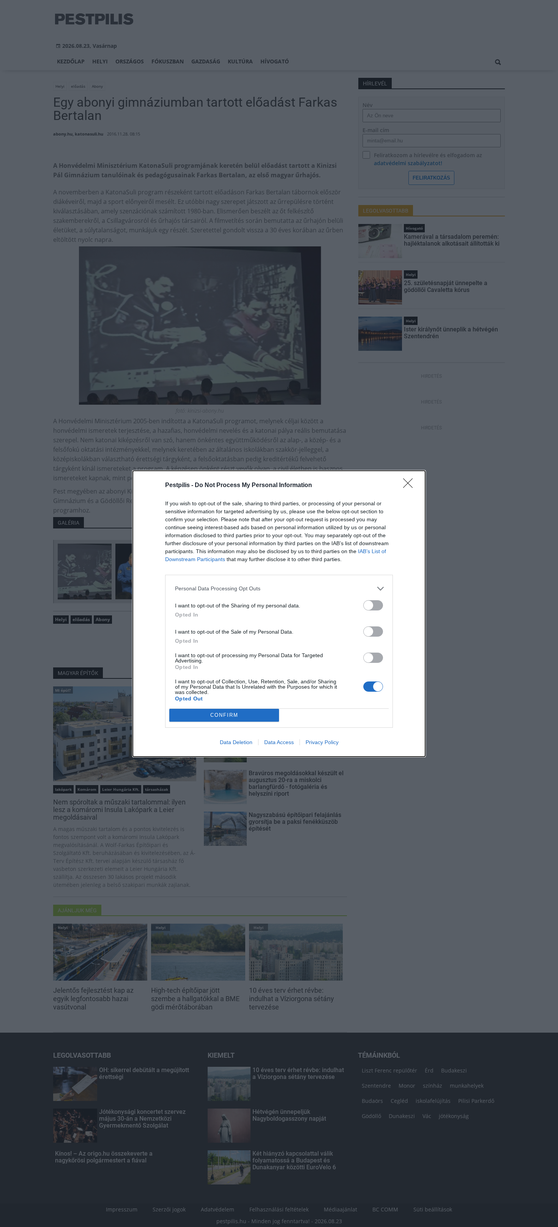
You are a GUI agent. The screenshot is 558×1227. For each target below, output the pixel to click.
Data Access (279, 742)
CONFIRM (224, 715)
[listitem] (279, 589)
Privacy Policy (322, 742)
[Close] (410, 485)
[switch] (373, 605)
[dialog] (279, 614)
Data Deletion (236, 742)
